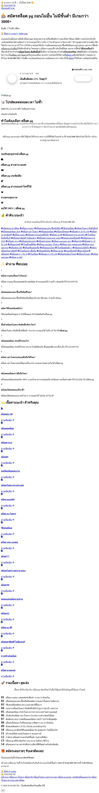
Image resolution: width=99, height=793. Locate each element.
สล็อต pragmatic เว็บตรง (49, 244)
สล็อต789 (29, 777)
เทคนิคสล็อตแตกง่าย (81, 777)
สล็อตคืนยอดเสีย (31, 248)
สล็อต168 (77, 241)
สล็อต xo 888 (16, 257)
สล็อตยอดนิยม (47, 232)
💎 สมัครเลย (21, 34)
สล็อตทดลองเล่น (28, 241)
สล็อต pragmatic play (62, 241)
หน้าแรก (5, 777)
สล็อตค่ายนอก (44, 241)
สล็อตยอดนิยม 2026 (11, 232)
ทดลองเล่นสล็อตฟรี (71, 238)
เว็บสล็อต (34, 254)
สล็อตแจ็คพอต (62, 232)
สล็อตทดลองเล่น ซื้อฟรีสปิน (48, 228)
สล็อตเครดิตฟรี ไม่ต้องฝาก (24, 238)
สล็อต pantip (19, 235)
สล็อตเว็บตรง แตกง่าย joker (45, 777)
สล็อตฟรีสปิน (44, 251)
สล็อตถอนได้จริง (81, 248)
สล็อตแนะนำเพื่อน (11, 228)
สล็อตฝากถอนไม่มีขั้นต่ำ (38, 235)
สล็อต (71, 58)
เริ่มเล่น (4, 8)
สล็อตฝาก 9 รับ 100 (48, 254)
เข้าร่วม (11, 8)
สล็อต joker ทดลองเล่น (72, 244)
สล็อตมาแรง (13, 241)
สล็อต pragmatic (65, 777)
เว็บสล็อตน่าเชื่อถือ (27, 251)
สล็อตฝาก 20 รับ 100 (80, 232)
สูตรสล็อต (83, 251)
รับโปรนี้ (84, 78)
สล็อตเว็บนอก (84, 254)
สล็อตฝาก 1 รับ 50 (19, 254)
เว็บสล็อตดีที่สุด (29, 244)
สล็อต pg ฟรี (57, 235)
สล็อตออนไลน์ (48, 248)
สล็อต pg (69, 55)
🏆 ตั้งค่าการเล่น (8, 34)
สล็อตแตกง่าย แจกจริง (75, 235)
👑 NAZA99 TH (8, 5)
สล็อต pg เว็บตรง (16, 777)
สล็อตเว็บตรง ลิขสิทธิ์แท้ (87, 228)
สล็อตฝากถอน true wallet (50, 238)
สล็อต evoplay (28, 228)
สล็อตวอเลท (57, 251)
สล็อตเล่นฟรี (14, 244)
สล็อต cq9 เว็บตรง (30, 232)
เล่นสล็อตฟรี (71, 251)
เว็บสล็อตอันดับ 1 (64, 248)
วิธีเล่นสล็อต (68, 228)
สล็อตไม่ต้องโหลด (68, 254)
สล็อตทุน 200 (16, 248)
